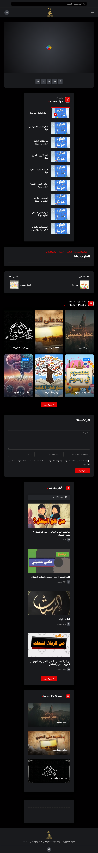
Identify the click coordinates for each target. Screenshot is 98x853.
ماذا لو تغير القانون (21, 392)
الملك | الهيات (64, 619)
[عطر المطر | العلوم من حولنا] (60, 128)
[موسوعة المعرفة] (49, 375)
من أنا (75, 285)
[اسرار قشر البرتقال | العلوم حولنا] (60, 214)
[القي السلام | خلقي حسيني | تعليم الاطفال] (49, 561)
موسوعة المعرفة (52, 392)
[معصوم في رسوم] (79, 375)
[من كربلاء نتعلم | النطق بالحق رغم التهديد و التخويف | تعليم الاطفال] (49, 645)
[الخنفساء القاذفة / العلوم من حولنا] (60, 199)
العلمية (69, 252)
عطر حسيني (84, 347)
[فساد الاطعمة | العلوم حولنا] (60, 171)
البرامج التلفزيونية (80, 252)
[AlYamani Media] (50, 12)
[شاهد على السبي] (49, 331)
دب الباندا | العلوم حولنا (38, 113)
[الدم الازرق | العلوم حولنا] (60, 156)
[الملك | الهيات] (49, 603)
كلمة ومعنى (26, 285)
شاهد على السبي (52, 347)
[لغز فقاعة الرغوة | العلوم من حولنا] (60, 142)
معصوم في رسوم (82, 392)
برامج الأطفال (51, 252)
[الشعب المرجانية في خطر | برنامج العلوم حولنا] (60, 228)
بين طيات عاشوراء (21, 347)
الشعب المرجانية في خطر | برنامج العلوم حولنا (39, 230)
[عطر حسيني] (79, 331)
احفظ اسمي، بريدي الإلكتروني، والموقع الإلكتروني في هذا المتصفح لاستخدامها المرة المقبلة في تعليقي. (49, 462)
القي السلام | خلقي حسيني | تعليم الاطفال (50, 577)
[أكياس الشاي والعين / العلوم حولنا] (60, 185)
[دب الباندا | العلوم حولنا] (60, 113)
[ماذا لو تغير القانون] (18, 375)
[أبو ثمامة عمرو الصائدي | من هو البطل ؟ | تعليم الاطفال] (49, 516)
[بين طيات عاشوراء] (18, 331)
